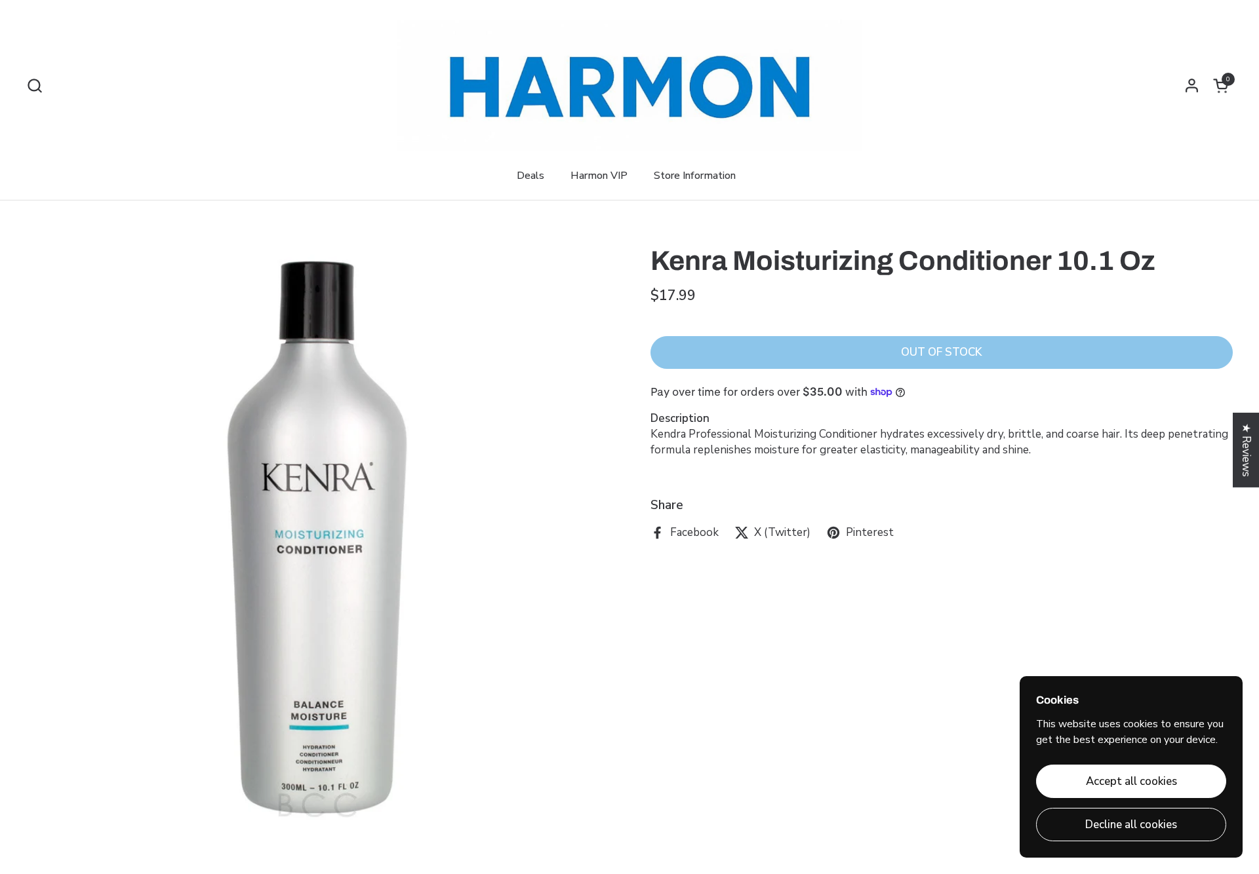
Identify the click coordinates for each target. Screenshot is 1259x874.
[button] (34, 85)
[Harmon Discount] (629, 85)
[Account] (1192, 85)
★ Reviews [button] (1246, 450)
